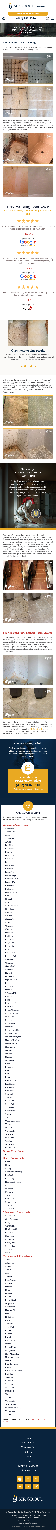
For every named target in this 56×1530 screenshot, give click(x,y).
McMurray (9, 1239)
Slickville (9, 1381)
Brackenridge (10, 875)
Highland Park (11, 980)
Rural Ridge (10, 1084)
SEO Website (16, 1526)
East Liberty (10, 936)
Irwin (7, 1320)
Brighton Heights (12, 892)
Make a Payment (28, 1465)
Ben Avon (9, 862)
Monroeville (10, 1023)
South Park (9, 1104)
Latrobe (8, 1330)
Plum (7, 1074)
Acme (7, 1260)
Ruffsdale (9, 1374)
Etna (7, 949)
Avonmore (9, 1276)
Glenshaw (9, 963)
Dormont (9, 932)
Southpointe (10, 1246)
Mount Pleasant (11, 1347)
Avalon (8, 842)
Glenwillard (10, 966)
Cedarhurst (9, 909)
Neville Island (11, 1043)
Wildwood (9, 1144)
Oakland (8, 1053)
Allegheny (9, 828)
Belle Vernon (10, 1280)
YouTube (20, 1486)
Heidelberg (9, 976)
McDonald (9, 1236)
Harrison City (10, 1310)
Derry (7, 1290)
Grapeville (9, 1303)
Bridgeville (9, 889)
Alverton (9, 1266)
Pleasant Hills (10, 1070)
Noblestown (10, 1047)
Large (7, 1000)
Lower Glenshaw (12, 1010)
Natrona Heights (12, 1040)
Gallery (28, 1451)
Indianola (9, 986)
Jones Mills (9, 1327)
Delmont (8, 1286)
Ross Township (11, 1080)
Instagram (20, 1479)
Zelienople (9, 1209)
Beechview (9, 855)
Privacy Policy (29, 1515)
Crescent (8, 929)
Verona (8, 1124)
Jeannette (9, 1323)
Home (28, 1437)
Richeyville (10, 1243)
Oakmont (9, 1057)
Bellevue (9, 859)
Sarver (8, 1195)
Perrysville (9, 1064)
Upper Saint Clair (12, 1121)
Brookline (9, 895)
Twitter (36, 1479)
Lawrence (9, 1232)
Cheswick (9, 912)
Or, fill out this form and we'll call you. (28, 789)
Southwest (9, 1387)
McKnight (9, 1017)
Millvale (8, 1020)
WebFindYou (40, 1526)
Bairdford (9, 845)
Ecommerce (27, 1526)
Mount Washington (13, 1037)
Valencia (8, 1205)
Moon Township (12, 1030)
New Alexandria (12, 1354)
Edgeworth (9, 943)
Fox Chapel (10, 953)
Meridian (9, 1192)
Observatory (10, 1060)
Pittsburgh (9, 1067)
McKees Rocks (11, 1013)
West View (9, 1138)
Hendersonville (11, 1229)
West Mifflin (10, 1134)
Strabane (8, 1249)
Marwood (9, 1188)
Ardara (8, 1273)
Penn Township (11, 1364)
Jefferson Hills (11, 993)
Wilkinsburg (10, 1148)
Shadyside (9, 1094)
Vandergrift (9, 1401)
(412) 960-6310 (26, 18)
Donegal (8, 1293)
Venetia (8, 1253)
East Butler (9, 1175)
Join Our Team (28, 1470)
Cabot (7, 1165)
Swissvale (9, 1114)
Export (8, 1297)
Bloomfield (9, 872)
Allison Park (10, 832)
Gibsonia (9, 959)
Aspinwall (9, 838)
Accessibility (16, 1515)
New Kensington (12, 1357)
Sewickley (9, 1090)
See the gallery (28, 365)
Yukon (8, 1414)
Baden (8, 1155)
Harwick (8, 973)
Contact (28, 1461)
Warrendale (10, 1131)
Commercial (28, 1447)
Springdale (9, 1107)
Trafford (8, 1397)
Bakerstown (10, 848)
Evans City (9, 1178)
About (28, 1456)
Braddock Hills (11, 879)
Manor (8, 1344)
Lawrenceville (11, 1003)
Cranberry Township (13, 1172)
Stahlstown (9, 1391)
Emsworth (9, 946)
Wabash (8, 1127)
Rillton (8, 1367)
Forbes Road (10, 1300)
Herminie (9, 1313)
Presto (7, 1077)
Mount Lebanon (11, 1033)
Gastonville (10, 1226)
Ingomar (8, 990)
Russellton (9, 1087)
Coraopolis (9, 919)
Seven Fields (10, 1202)
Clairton (8, 916)
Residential (28, 1442)
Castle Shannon (11, 906)
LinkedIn (28, 1486)
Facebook (28, 1479)
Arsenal (8, 835)
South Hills (9, 1101)
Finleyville (9, 1222)
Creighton (9, 926)
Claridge (8, 1283)
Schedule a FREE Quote (28, 13)
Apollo (8, 1270)
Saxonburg (9, 1199)
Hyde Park (9, 1317)
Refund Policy (33, 1517)
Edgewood (9, 939)
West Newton (10, 1404)
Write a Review (3, 18)
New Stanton (10, 1360)
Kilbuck (8, 996)
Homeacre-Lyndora (13, 1182)
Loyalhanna (10, 1340)
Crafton (8, 922)
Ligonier (8, 1337)
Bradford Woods (12, 882)
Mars (7, 1185)
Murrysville (10, 1350)
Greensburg (10, 1307)
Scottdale (9, 1377)
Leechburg (9, 1334)
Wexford (8, 1141)
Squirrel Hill (10, 1111)
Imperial (8, 983)
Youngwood (10, 1411)
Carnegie (9, 899)
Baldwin (8, 852)
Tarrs (7, 1394)
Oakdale (8, 1050)
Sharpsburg (10, 1097)
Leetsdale (9, 1006)
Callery (8, 1168)
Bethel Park (10, 865)
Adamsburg (10, 1263)
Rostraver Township (13, 1371)
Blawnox (9, 869)
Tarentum (9, 1117)
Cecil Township (11, 1219)
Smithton (9, 1384)
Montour (8, 1027)
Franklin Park (10, 956)
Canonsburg (10, 1216)
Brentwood (9, 885)
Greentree (9, 969)
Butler (7, 1162)
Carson (8, 902)
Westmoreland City (13, 1408)
